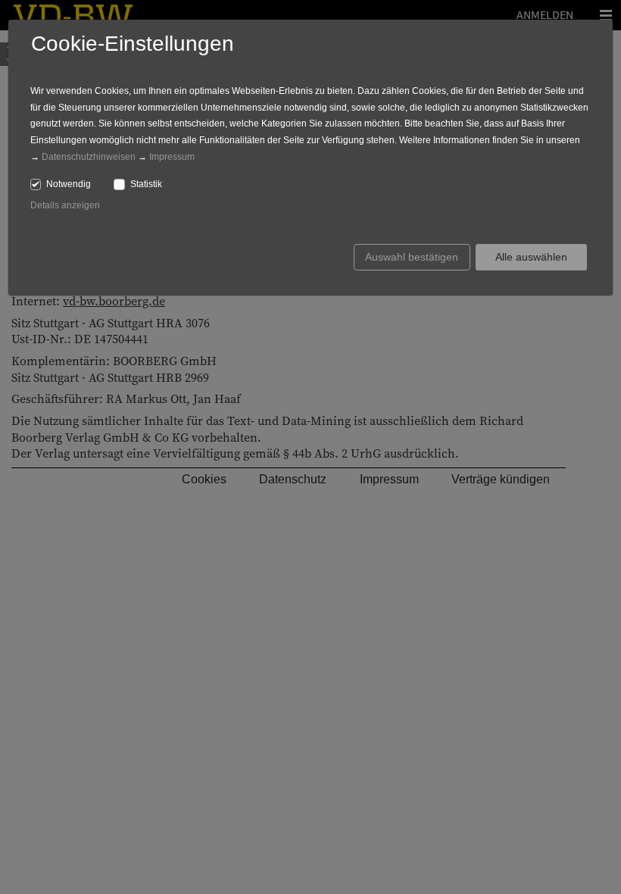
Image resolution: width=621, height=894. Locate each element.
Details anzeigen (65, 205)
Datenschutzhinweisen (89, 156)
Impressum (172, 156)
